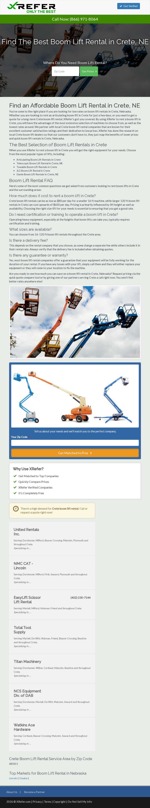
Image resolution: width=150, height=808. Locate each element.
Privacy (37, 801)
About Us (11, 792)
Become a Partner (34, 792)
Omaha (23, 778)
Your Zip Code (20, 436)
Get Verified (130, 6)
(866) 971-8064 (84, 19)
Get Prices (88, 71)
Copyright (59, 801)
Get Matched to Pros (73, 453)
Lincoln (13, 778)
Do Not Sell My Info (80, 801)
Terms (47, 801)
